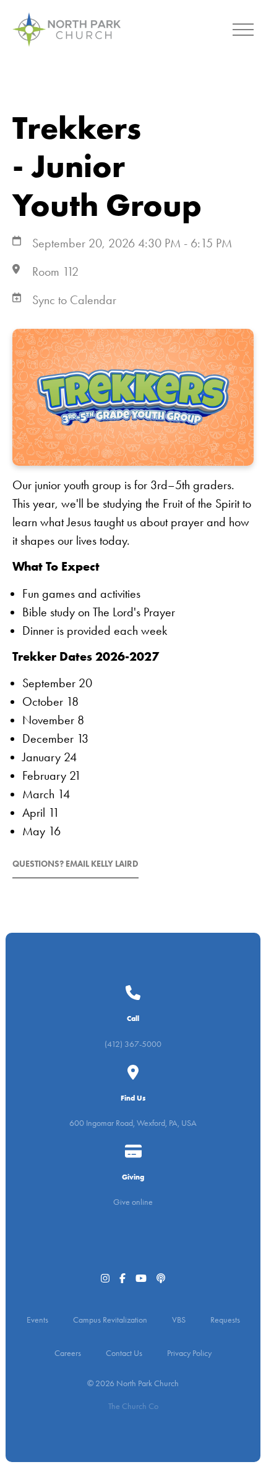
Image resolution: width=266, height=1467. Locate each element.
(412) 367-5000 (133, 1044)
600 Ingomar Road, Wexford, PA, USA (133, 1123)
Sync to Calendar (74, 299)
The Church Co (133, 1406)
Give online (133, 1202)
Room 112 (55, 271)
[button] (243, 29)
